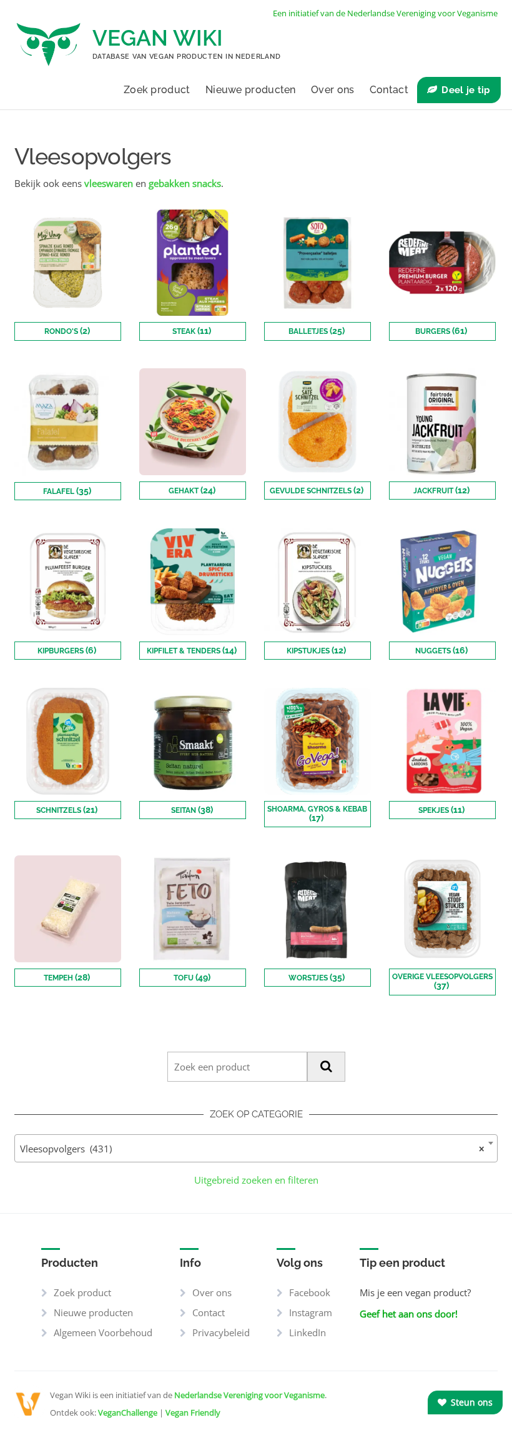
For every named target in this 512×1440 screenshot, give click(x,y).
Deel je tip (465, 90)
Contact (389, 90)
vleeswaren (108, 183)
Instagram (310, 1312)
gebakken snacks (185, 183)
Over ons (332, 90)
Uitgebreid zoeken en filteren (256, 1180)
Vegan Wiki (157, 38)
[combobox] (256, 1148)
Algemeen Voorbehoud (103, 1332)
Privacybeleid (221, 1332)
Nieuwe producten (250, 90)
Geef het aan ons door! (409, 1313)
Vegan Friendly (192, 1412)
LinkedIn (307, 1332)
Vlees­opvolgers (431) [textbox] (252, 1148)
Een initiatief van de (385, 13)
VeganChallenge (127, 1412)
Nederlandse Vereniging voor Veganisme (249, 1395)
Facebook (309, 1292)
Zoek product (157, 90)
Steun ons (470, 1402)
